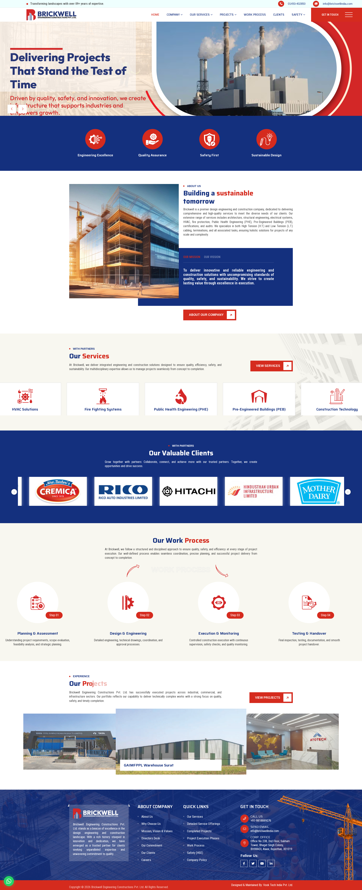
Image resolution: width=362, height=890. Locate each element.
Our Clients (148, 853)
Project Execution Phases (203, 838)
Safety (297, 14)
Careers (146, 860)
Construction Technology (259, 409)
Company (173, 14)
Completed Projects (199, 831)
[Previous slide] (22, 109)
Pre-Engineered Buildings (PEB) (181, 409)
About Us (147, 816)
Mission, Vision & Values (157, 831)
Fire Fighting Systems (25, 409)
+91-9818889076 (261, 820)
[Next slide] (12, 109)
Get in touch (330, 14)
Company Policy (197, 860)
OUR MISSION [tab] (191, 257)
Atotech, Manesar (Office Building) (89, 761)
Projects (227, 14)
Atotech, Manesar (181, 765)
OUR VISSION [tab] (212, 257)
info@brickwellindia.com (338, 3)
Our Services (200, 14)
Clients (278, 14)
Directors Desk (150, 838)
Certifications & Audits (337, 409)
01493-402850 (296, 3)
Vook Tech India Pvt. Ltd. (278, 885)
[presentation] (14, 492)
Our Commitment (151, 845)
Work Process (255, 14)
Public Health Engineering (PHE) (103, 409)
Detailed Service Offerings (203, 824)
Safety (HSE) (195, 853)
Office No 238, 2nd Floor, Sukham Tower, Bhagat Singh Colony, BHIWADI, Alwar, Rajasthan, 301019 (271, 845)
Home (155, 14)
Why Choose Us (151, 824)
